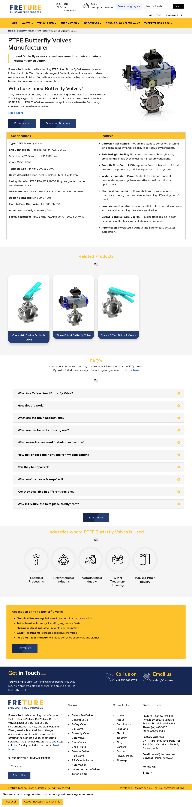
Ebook (121, 733)
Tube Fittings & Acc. (157, 23)
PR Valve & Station (83, 760)
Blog (119, 742)
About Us (155, 15)
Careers (121, 747)
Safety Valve (79, 724)
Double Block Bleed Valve (123, 23)
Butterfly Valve (80, 733)
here (136, 370)
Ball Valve (77, 729)
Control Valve (80, 720)
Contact (121, 751)
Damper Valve (80, 751)
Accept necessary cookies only (42, 801)
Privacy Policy (125, 756)
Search (178, 6)
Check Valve (79, 747)
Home (13, 23)
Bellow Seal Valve (82, 715)
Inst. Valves (91, 23)
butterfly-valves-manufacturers (34, 30)
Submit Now (19, 775)
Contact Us (174, 15)
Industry (122, 738)
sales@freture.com (102, 8)
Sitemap (122, 760)
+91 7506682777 (126, 680)
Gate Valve (78, 738)
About (120, 720)
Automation (69, 23)
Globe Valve (79, 742)
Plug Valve (78, 756)
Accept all (11, 801)
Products (122, 729)
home (11, 30)
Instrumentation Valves (86, 769)
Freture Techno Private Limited (27, 788)
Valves (26, 23)
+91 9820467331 (164, 758)
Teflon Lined (45, 23)
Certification (124, 724)
